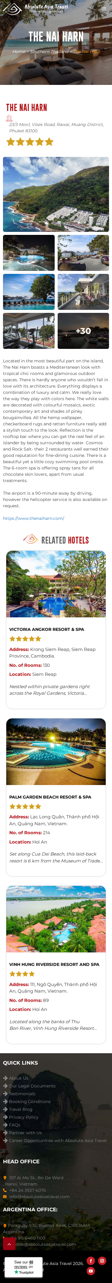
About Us (18, 1078)
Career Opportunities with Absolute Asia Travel (58, 1140)
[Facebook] (91, 1261)
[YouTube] (91, 1271)
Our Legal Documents (32, 1086)
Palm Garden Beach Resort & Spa (50, 797)
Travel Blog (21, 1109)
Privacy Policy (24, 1117)
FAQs (14, 1125)
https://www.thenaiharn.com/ (33, 518)
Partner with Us (25, 1132)
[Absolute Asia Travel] (35, 9)
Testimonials (22, 1093)
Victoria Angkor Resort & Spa (46, 629)
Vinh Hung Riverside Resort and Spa (54, 964)
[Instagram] (102, 1261)
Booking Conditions (30, 1101)
